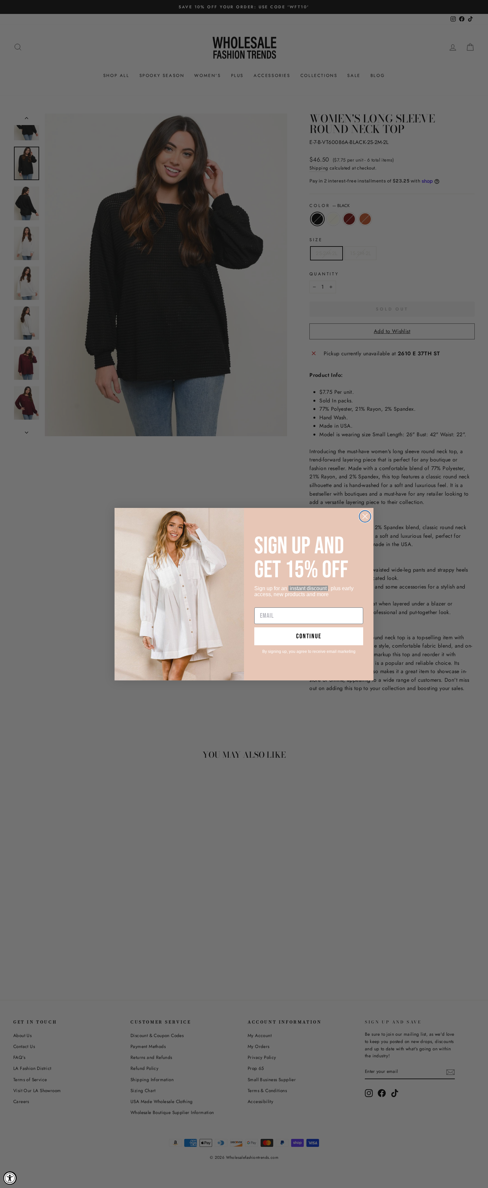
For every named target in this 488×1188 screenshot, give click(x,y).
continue (308, 636)
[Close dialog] (365, 516)
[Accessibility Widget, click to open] (10, 1178)
